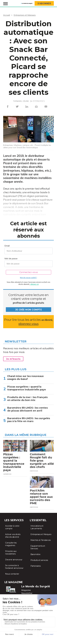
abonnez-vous (28, 324)
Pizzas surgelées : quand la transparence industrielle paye (26, 388)
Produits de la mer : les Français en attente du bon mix (27, 399)
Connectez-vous (28, 272)
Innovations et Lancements (36, 527)
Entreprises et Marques (25, 15)
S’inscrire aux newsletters (10, 552)
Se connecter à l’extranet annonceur (14, 566)
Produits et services (39, 560)
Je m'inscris (13, 359)
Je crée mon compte (28, 309)
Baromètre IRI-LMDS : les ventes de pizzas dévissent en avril (27, 409)
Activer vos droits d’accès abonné (12, 535)
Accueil (6, 15)
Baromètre (35, 554)
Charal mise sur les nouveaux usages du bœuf (25, 378)
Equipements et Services (37, 547)
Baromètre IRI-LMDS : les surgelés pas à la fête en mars (28, 420)
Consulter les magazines (11, 544)
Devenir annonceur (13, 559)
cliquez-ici (34, 284)
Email (7, 245)
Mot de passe (11, 258)
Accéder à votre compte (12, 527)
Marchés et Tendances (40, 540)
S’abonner (44, 3)
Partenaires (35, 566)
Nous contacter (12, 574)
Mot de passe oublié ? (28, 278)
